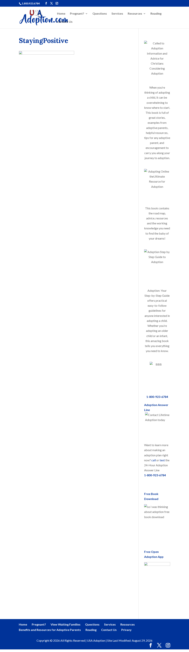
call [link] (153, 460)
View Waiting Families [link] (65, 624)
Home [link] (61, 13)
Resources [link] (135, 13)
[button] (46, 3)
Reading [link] (155, 13)
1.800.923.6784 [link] (31, 3)
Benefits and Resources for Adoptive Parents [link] (50, 629)
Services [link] (117, 13)
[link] (45, 17)
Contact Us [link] (65, 21)
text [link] (162, 460)
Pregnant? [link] (77, 13)
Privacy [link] (126, 629)
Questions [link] (99, 13)
